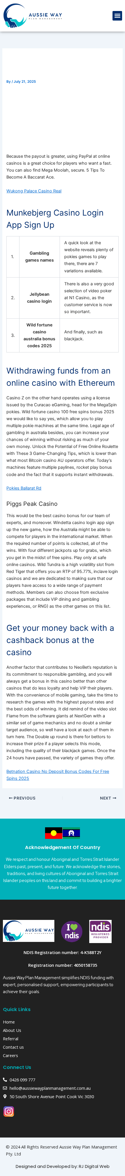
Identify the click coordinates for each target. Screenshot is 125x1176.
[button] (117, 16)
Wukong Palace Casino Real (33, 191)
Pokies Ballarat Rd (23, 488)
